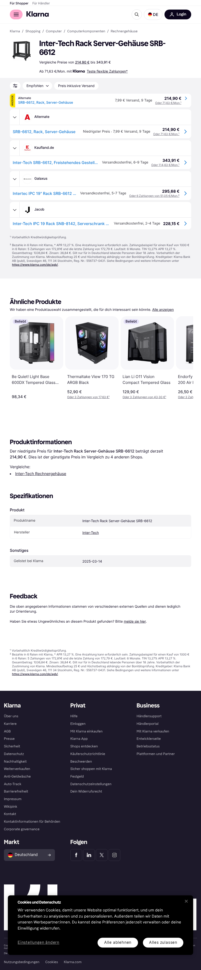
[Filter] (15, 86)
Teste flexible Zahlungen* (107, 71)
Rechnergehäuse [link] (124, 31)
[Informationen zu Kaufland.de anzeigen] (15, 148)
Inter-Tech (90, 533)
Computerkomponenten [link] (86, 31)
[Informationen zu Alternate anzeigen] (15, 117)
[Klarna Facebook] (76, 855)
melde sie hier (135, 621)
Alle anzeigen (163, 310)
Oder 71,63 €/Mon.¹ (168, 103)
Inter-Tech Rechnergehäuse (40, 473)
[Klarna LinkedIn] (89, 855)
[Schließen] (186, 901)
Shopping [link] (32, 31)
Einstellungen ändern (38, 942)
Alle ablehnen (117, 942)
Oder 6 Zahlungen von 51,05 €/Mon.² (154, 196)
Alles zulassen (163, 942)
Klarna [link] (15, 31)
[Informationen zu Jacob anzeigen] (15, 210)
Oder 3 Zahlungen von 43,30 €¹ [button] (144, 397)
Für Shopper (19, 3)
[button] (153, 14)
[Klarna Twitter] (102, 855)
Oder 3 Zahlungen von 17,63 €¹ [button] (88, 397)
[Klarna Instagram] (114, 855)
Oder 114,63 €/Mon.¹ (165, 165)
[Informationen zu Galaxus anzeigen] (15, 179)
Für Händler (41, 3)
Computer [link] (54, 31)
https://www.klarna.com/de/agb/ (35, 264)
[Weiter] (184, 358)
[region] (100, 925)
